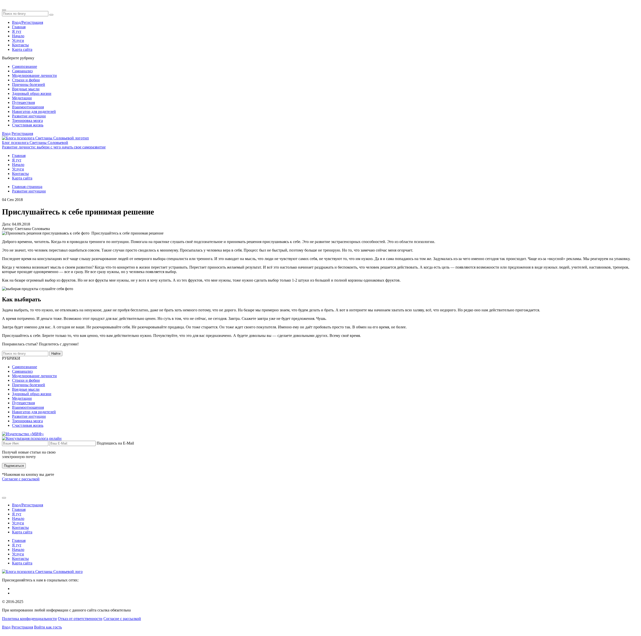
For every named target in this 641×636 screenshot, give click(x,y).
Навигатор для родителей (34, 111)
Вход (6, 133)
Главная (19, 27)
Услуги (18, 40)
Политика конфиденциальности (29, 618)
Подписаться (14, 466)
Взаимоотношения (28, 107)
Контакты (20, 45)
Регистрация (22, 133)
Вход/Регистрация (27, 22)
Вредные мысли (26, 89)
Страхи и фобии (26, 80)
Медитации (22, 98)
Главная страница (27, 186)
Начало (18, 36)
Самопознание (24, 66)
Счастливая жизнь (27, 125)
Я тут (16, 31)
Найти (55, 353)
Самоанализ (22, 71)
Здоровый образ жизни (31, 93)
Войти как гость (48, 627)
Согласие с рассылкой (21, 479)
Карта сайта (22, 49)
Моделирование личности (34, 75)
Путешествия (23, 102)
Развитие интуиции (29, 116)
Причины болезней (28, 84)
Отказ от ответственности (80, 618)
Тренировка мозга (27, 120)
